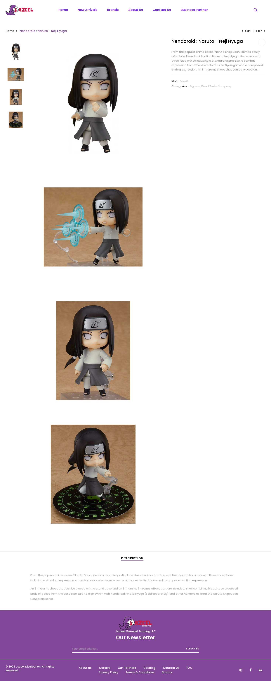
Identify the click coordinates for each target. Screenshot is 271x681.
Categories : (179, 86)
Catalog (149, 668)
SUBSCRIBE (192, 648)
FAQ (189, 668)
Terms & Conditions (140, 672)
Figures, (195, 86)
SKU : (175, 81)
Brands (113, 10)
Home (63, 10)
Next (259, 31)
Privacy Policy (108, 672)
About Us (135, 10)
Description (132, 558)
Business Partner (194, 10)
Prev (248, 31)
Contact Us (162, 10)
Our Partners (127, 668)
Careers (104, 668)
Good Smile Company (216, 86)
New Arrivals (88, 10)
